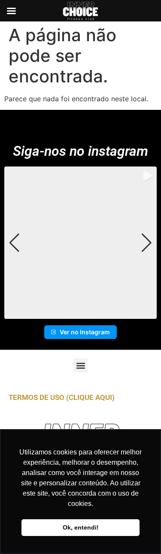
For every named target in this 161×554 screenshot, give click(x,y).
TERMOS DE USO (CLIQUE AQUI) (62, 397)
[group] (80, 243)
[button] (80, 313)
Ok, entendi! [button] (81, 527)
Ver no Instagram (85, 332)
